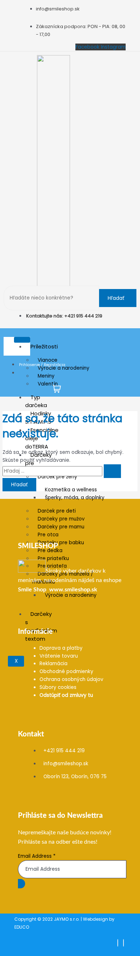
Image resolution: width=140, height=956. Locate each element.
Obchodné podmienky (66, 671)
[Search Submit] (112, 471)
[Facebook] (117, 943)
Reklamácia (53, 663)
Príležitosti (44, 346)
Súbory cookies (57, 687)
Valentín (48, 383)
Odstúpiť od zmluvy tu (66, 695)
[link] (32, 589)
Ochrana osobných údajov (71, 679)
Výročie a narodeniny (71, 595)
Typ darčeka (36, 401)
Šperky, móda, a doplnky (74, 497)
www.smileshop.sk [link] (73, 589)
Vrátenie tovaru (58, 656)
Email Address (37, 856)
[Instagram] (123, 943)
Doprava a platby (61, 648)
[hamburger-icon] (22, 340)
